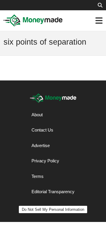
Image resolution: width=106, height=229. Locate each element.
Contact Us (42, 129)
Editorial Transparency (53, 191)
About (37, 114)
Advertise (41, 145)
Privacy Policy (45, 160)
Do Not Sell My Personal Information (53, 209)
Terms (38, 176)
